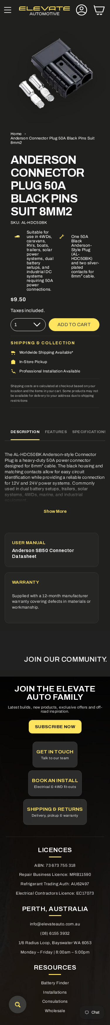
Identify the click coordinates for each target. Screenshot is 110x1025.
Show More (55, 511)
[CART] (99, 10)
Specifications (89, 432)
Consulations (55, 1001)
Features (56, 432)
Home (16, 134)
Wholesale (55, 1011)
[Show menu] (7, 10)
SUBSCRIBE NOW (55, 726)
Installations (55, 992)
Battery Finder (55, 983)
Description (25, 432)
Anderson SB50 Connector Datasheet (43, 553)
